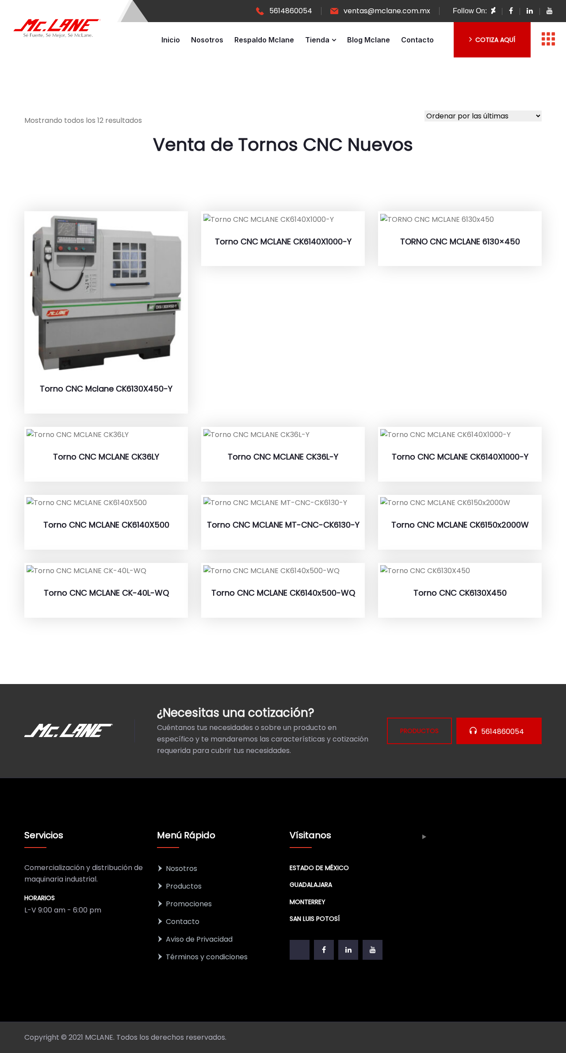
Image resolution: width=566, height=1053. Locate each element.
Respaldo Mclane (264, 39)
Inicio (170, 39)
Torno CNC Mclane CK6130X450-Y (106, 388)
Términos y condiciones (207, 957)
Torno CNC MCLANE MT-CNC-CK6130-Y (283, 524)
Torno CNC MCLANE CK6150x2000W (460, 524)
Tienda (317, 39)
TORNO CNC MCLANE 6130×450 (460, 241)
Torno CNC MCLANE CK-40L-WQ (106, 592)
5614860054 (290, 11)
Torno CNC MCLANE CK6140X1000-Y (283, 241)
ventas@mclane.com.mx (387, 11)
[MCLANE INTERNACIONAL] (57, 29)
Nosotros (207, 39)
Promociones (189, 904)
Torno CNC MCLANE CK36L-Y (283, 456)
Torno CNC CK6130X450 (460, 592)
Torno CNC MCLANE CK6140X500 (106, 524)
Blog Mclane (368, 39)
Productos (184, 886)
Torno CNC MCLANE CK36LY (106, 456)
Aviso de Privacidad (199, 939)
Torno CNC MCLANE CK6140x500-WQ (283, 592)
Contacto (417, 39)
